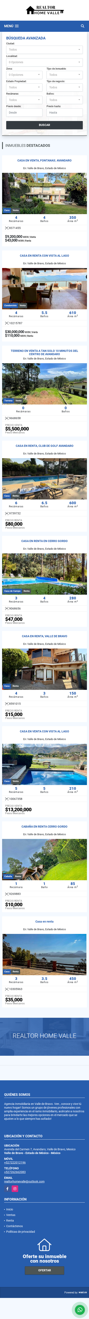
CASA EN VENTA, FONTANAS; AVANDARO (44, 160)
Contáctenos (14, 1226)
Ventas (10, 1215)
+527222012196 (15, 1162)
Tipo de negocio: (56, 81)
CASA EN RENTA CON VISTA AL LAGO (44, 255)
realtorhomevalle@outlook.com (24, 1181)
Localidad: (12, 56)
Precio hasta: (54, 106)
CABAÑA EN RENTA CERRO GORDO (44, 826)
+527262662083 (15, 1172)
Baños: (50, 93)
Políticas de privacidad (20, 1231)
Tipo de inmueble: (56, 68)
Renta (10, 1220)
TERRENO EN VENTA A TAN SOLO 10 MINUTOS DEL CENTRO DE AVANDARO (44, 352)
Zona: (9, 68)
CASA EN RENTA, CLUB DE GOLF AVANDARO (44, 445)
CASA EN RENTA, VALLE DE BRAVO (44, 636)
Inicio (9, 1209)
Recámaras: (12, 93)
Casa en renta (44, 921)
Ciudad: (10, 43)
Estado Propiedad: (16, 81)
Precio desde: (13, 106)
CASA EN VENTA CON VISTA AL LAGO (44, 731)
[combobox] (44, 50)
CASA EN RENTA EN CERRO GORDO (44, 541)
